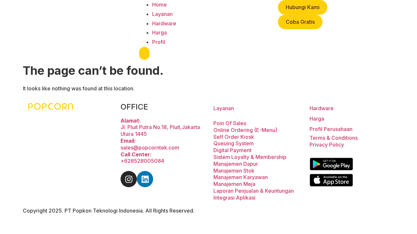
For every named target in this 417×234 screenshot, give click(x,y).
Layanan (162, 14)
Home (159, 4)
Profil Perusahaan (330, 129)
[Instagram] (129, 179)
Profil (158, 42)
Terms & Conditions (333, 138)
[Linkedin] (145, 179)
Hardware (164, 23)
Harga (159, 32)
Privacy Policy (326, 144)
